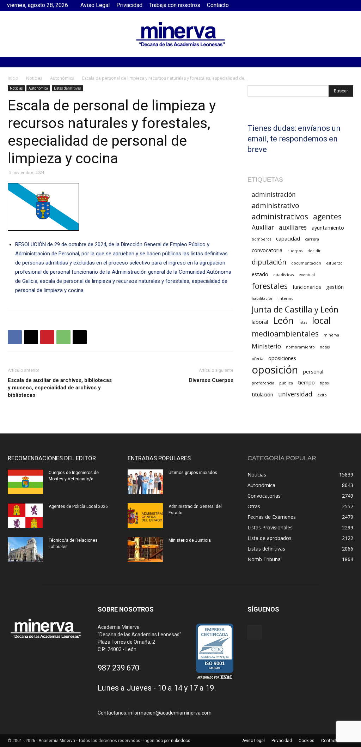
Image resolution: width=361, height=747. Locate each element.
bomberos (261, 239)
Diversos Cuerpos (211, 380)
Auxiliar (263, 227)
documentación (306, 263)
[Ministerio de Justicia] (145, 549)
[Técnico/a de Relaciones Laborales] (25, 549)
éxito (322, 395)
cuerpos (294, 250)
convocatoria (267, 250)
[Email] (80, 337)
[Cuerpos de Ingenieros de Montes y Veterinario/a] (25, 481)
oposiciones (282, 358)
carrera (312, 239)
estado (260, 274)
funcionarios (307, 286)
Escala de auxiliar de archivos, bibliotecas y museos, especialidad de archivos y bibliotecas (60, 387)
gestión (335, 286)
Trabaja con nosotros (174, 5)
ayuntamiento (328, 227)
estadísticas (283, 274)
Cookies (306, 740)
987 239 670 (118, 667)
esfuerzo (334, 263)
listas (303, 322)
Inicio (13, 78)
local (321, 320)
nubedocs (180, 740)
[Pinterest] (47, 337)
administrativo (275, 205)
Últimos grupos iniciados (193, 472)
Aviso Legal (95, 5)
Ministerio (266, 346)
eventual (307, 274)
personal (313, 371)
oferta (257, 358)
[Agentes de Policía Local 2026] (25, 515)
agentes (327, 216)
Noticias (34, 78)
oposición (275, 370)
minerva (331, 335)
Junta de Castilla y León (295, 309)
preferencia (263, 383)
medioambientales (285, 333)
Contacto (218, 5)
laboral (260, 321)
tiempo (306, 382)
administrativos (280, 216)
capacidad (288, 238)
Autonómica (62, 78)
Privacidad (129, 5)
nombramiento (300, 347)
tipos (324, 383)
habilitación (263, 298)
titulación (262, 394)
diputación (269, 262)
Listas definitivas (67, 88)
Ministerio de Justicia (190, 540)
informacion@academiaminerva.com (170, 713)
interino (286, 298)
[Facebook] (348, 5)
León (283, 320)
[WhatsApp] (63, 337)
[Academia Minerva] (180, 34)
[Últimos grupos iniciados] (145, 481)
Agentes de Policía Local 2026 (78, 506)
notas (325, 347)
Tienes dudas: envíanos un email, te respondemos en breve (294, 139)
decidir (314, 250)
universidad (295, 394)
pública (286, 383)
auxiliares (293, 227)
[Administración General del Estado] (145, 515)
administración (274, 194)
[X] (31, 337)
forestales (270, 286)
